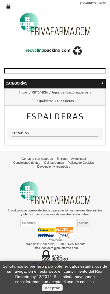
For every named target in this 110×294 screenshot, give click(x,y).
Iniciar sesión (8, 6)
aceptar (52, 288)
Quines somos (54, 163)
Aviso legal (78, 159)
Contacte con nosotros (37, 159)
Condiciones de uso (26, 163)
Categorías (55, 83)
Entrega (62, 159)
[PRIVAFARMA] (55, 24)
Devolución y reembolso (53, 166)
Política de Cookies (81, 163)
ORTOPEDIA (40, 92)
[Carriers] (55, 232)
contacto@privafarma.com (59, 248)
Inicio (23, 92)
